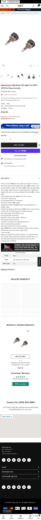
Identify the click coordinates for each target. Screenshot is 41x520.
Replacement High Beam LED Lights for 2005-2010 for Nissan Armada (20, 364)
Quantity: (4, 135)
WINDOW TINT (13, 2)
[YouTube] (24, 460)
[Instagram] (9, 460)
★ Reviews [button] (39, 262)
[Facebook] (4, 460)
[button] (34, 65)
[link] (10, 313)
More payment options (20, 155)
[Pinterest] (14, 460)
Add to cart (19, 145)
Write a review (20, 384)
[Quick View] (28, 331)
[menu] (2, 6)
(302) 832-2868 (11, 454)
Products (8, 13)
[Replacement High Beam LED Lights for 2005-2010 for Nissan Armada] (20, 342)
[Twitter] (29, 460)
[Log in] (33, 6)
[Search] (7, 6)
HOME (4, 2)
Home (2, 13)
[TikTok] (19, 460)
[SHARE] (38, 145)
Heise (8, 104)
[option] (20, 41)
